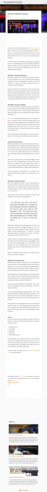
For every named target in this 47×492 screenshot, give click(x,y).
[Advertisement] (17, 365)
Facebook (32, 350)
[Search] (24, 2)
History (13, 382)
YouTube (9, 352)
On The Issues (22, 376)
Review (18, 382)
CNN (13, 380)
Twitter (36, 350)
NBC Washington (11, 118)
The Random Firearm (12, 2)
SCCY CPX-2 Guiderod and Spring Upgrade (16, 456)
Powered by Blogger (24, 490)
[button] (8, 17)
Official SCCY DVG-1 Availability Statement (16, 477)
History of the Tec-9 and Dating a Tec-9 (16, 435)
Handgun (9, 382)
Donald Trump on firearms (33, 48)
